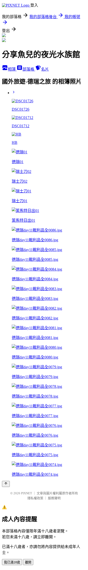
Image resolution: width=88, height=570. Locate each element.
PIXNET (26, 493)
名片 (45, 69)
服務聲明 (54, 498)
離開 (28, 562)
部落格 (28, 69)
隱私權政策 (35, 498)
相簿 (12, 69)
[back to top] (6, 484)
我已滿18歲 (12, 562)
